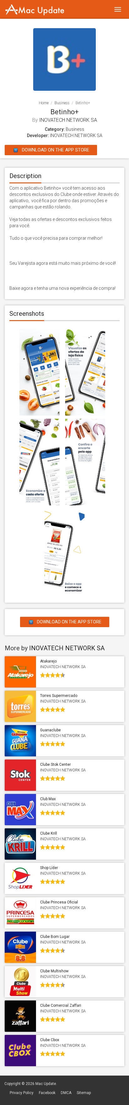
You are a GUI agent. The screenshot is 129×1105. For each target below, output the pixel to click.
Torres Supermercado (58, 695)
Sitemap (84, 1093)
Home (44, 103)
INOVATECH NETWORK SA (68, 120)
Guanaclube (50, 730)
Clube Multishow (54, 971)
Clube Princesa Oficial (59, 902)
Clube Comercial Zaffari (60, 1005)
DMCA (66, 1093)
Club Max (48, 799)
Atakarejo (48, 661)
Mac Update (45, 1084)
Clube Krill (48, 833)
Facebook (47, 1093)
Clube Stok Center (55, 764)
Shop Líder (49, 868)
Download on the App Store (55, 150)
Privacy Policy (22, 1093)
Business (62, 103)
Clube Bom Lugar (55, 936)
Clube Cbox (49, 1040)
